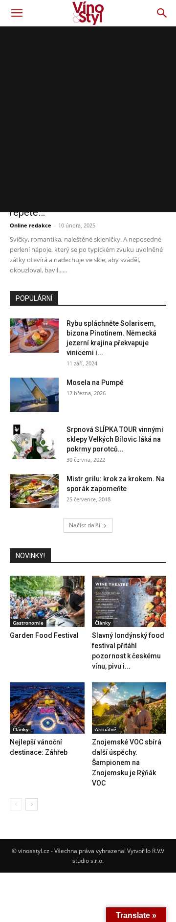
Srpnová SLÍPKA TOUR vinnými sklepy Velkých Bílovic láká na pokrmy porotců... (114, 439)
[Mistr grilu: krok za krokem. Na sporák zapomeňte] (34, 491)
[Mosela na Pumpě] (34, 395)
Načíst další (84, 525)
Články (102, 622)
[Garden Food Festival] (47, 601)
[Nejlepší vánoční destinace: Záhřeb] (47, 708)
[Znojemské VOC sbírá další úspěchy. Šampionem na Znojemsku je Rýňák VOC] (129, 708)
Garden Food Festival (44, 635)
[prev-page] (16, 804)
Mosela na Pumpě (95, 382)
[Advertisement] (88, 119)
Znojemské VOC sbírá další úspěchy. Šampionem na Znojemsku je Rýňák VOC (126, 762)
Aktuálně (105, 729)
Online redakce (30, 225)
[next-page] (31, 804)
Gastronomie (28, 622)
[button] (16, 13)
